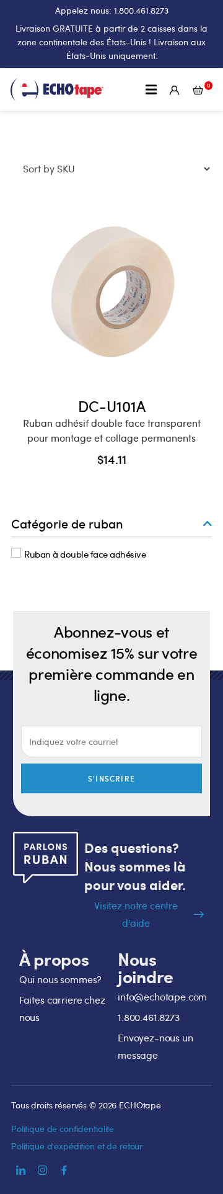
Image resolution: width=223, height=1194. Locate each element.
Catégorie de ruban (67, 523)
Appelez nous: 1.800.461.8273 (111, 10)
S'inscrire (111, 778)
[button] (151, 89)
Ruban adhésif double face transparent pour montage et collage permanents (112, 430)
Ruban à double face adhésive (85, 553)
